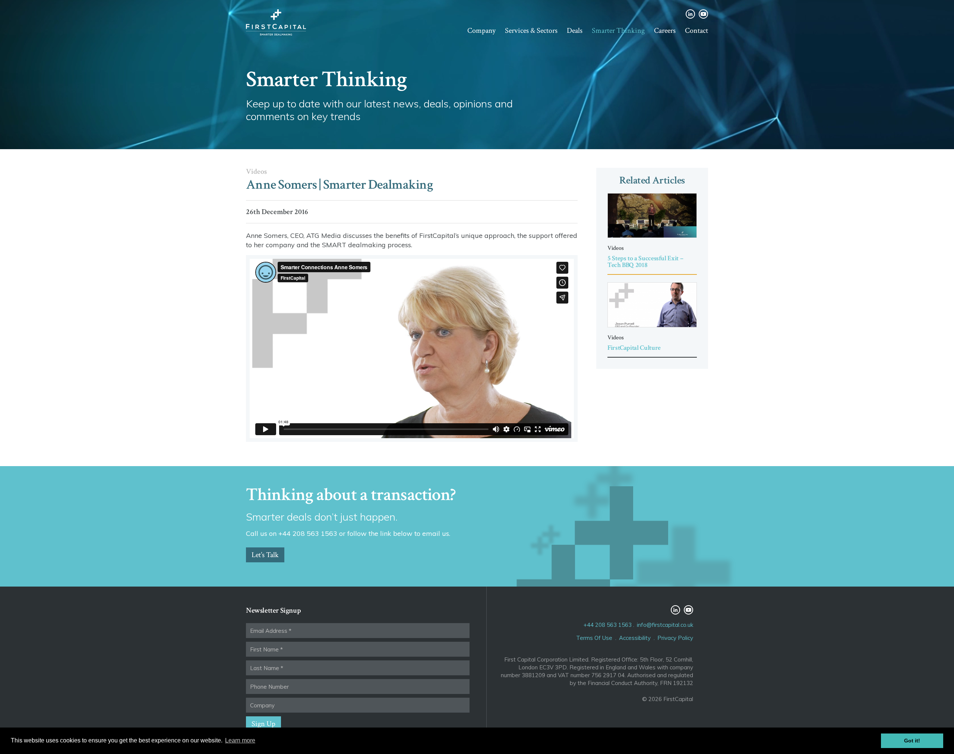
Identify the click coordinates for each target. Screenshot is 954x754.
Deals (574, 30)
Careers (665, 30)
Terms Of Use (594, 637)
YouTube (703, 14)
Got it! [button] (912, 741)
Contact (696, 30)
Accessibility (635, 637)
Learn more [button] (240, 740)
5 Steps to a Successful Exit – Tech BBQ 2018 (645, 261)
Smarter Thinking (618, 30)
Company (481, 30)
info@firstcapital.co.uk (665, 624)
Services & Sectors (531, 30)
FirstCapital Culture (634, 347)
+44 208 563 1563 (608, 624)
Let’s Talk (265, 555)
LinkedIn (690, 14)
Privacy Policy (675, 637)
